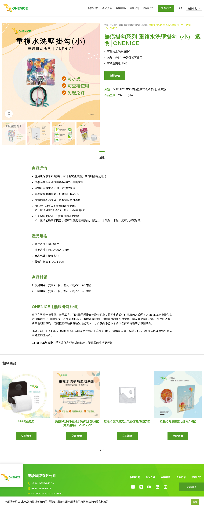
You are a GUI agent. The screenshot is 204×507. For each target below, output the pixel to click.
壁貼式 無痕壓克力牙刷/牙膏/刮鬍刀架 (127, 421)
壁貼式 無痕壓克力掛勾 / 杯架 (178, 421)
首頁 (106, 25)
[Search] (181, 8)
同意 (195, 501)
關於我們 (135, 477)
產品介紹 (113, 25)
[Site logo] (15, 8)
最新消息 (181, 477)
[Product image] (26, 394)
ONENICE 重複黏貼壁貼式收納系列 (133, 25)
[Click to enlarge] (9, 114)
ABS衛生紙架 (26, 421)
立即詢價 (115, 75)
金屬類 (162, 89)
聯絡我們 (196, 477)
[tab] (102, 156)
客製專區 (166, 477)
